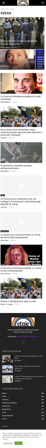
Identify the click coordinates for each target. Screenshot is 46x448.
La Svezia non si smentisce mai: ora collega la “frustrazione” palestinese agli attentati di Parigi (21, 201)
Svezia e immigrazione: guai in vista (18, 301)
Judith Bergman (5, 102)
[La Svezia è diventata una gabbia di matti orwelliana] (21, 83)
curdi (2, 38)
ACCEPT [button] (18, 443)
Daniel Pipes (4, 231)
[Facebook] (23, 342)
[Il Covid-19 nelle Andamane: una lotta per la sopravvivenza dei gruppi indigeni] (7, 379)
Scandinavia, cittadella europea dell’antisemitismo (16, 167)
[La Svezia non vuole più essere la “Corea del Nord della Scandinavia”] (21, 221)
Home (2, 9)
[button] (3, 3)
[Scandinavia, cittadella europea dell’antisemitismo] (21, 152)
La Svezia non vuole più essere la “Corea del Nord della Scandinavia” (20, 236)
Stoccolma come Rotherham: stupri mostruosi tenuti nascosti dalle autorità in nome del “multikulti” (21, 132)
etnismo (3, 264)
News (2, 93)
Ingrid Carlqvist (5, 273)
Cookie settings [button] (8, 443)
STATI (7, 9)
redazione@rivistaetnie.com (28, 336)
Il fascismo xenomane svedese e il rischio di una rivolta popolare (21, 269)
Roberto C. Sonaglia (7, 304)
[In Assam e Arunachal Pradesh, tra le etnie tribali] (7, 358)
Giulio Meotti (5, 171)
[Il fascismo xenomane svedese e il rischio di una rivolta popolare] (21, 255)
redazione (4, 138)
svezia (2, 63)
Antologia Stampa (6, 126)
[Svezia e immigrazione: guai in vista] (21, 288)
